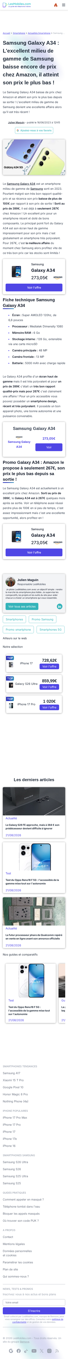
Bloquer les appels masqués (21, 1213)
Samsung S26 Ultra (15, 1162)
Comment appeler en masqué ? (23, 1199)
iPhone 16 (9, 1146)
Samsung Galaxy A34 (21, 183)
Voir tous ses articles (22, 606)
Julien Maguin (16, 122)
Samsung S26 (12, 1169)
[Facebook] (19, 1351)
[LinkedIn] (59, 606)
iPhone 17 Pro (12, 1124)
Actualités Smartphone (39, 33)
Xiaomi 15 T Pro (13, 1080)
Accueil (6, 33)
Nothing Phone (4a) (15, 1101)
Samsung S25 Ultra (15, 1176)
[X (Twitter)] (42, 1351)
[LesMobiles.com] (17, 4)
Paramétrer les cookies (18, 1262)
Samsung (36, 188)
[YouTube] (34, 1351)
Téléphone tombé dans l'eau (21, 1206)
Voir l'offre (34, 287)
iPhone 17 (9, 1131)
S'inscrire (34, 1311)
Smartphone (19, 33)
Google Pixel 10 (13, 1087)
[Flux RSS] (57, 1351)
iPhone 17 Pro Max (15, 1117)
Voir (49, 447)
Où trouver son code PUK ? (21, 1220)
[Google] (11, 1351)
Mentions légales (14, 1244)
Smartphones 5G (51, 629)
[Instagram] (49, 1351)
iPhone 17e (10, 1139)
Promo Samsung (42, 619)
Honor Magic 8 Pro (15, 1094)
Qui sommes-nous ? (16, 1276)
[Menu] (63, 5)
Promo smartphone (18, 629)
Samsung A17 (11, 1073)
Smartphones (14, 619)
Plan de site (10, 1269)
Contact (8, 1237)
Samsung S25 (12, 1183)
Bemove (24, 1341)
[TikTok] (26, 1351)
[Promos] (56, 5)
